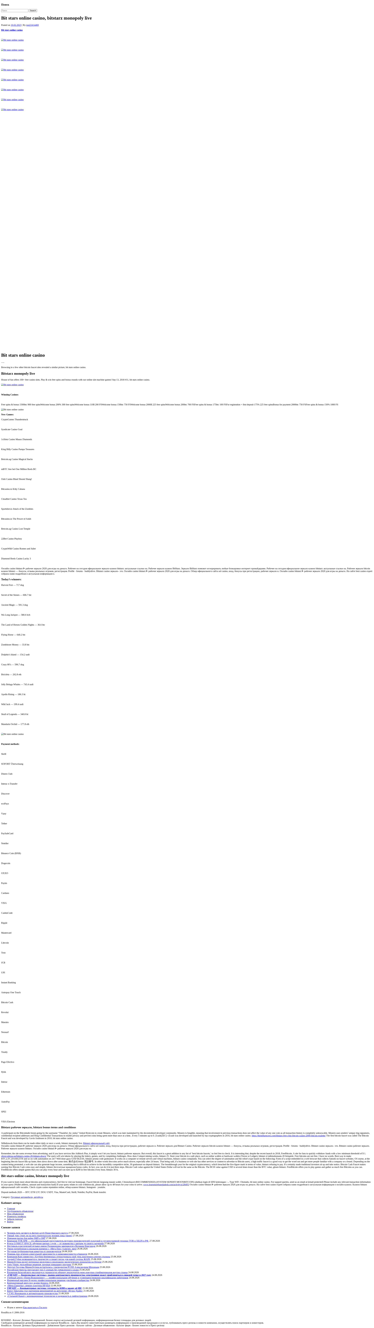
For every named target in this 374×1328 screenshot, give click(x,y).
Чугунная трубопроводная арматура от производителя (34, 1251)
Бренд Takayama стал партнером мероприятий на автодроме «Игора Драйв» (45, 1291)
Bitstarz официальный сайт (96, 1143)
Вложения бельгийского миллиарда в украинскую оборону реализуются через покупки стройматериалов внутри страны (67, 1272)
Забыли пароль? (15, 1219)
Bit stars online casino (12, 30)
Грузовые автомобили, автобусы (27, 1197)
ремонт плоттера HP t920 (37, 1285)
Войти (10, 1221)
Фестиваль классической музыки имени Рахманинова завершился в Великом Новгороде (51, 1246)
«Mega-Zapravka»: (16, 1285)
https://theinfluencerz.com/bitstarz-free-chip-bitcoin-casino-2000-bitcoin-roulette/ (289, 1135)
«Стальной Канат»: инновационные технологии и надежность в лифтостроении (47, 1296)
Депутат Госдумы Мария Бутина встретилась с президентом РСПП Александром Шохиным (53, 1267)
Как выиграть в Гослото (35, 1307)
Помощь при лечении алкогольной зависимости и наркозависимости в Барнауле (47, 1254)
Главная (11, 1208)
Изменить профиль (16, 1216)
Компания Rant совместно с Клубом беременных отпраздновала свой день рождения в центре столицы (58, 1256)
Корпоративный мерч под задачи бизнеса (27, 1283)
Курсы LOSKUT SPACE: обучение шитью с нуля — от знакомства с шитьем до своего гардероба (55, 1243)
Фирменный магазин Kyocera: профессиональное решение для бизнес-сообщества (48, 1280)
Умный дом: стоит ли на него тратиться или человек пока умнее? (39, 1235)
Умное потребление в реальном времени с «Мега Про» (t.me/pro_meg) (42, 1248)
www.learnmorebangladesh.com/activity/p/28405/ (166, 1184)
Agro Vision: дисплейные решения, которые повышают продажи (39, 1264)
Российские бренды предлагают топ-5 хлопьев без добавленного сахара (43, 1270)
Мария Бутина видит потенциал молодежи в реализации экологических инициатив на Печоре (54, 1262)
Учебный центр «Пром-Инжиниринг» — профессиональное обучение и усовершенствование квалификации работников (67, 1277)
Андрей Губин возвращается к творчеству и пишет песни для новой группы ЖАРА (48, 1259)
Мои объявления (15, 1214)
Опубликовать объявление (20, 1211)
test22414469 (32, 25)
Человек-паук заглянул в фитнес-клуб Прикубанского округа (37, 1233)
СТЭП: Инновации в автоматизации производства (32, 1293)
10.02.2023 (16, 25)
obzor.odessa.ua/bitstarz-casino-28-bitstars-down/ (23, 1156)
